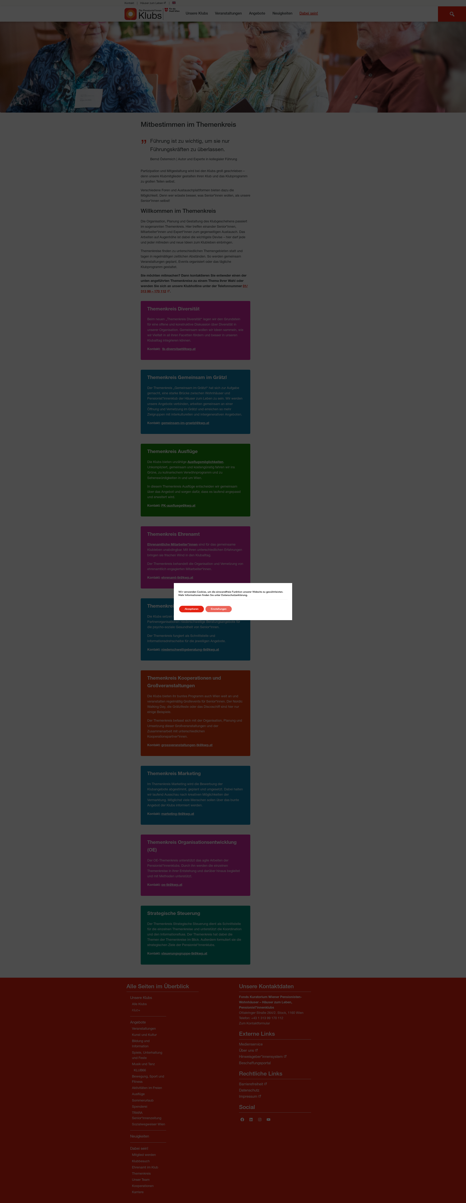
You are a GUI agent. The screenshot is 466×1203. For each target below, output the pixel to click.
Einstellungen (218, 609)
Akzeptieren (191, 609)
